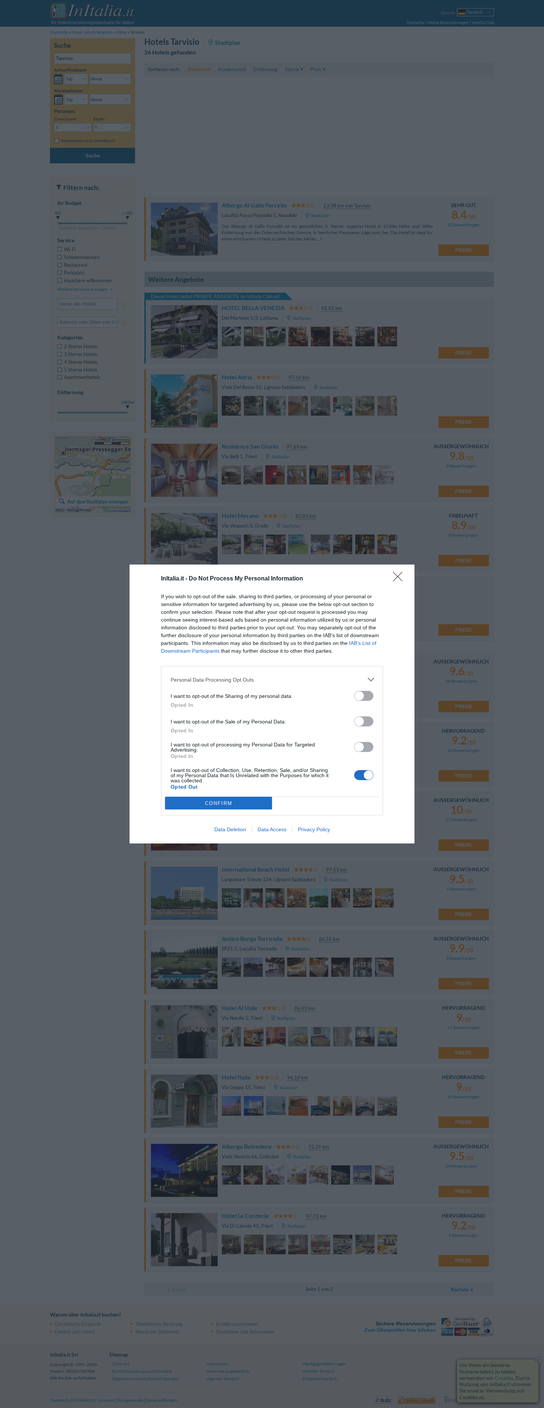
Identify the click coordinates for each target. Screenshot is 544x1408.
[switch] (363, 696)
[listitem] (272, 679)
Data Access (272, 829)
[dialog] (272, 704)
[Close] (400, 579)
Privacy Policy (314, 829)
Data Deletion (230, 829)
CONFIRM (218, 803)
